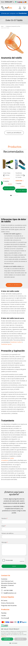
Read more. (4, 636)
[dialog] (14, 636)
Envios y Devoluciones (7, 603)
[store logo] (10, 7)
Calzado (3, 615)
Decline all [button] (20, 639)
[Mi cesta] (24, 8)
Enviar (14, 566)
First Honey (4, 618)
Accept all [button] (7, 639)
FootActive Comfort (16, 342)
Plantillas (3, 613)
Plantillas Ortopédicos (14, 132)
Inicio (2, 26)
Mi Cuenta (20, 8)
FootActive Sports (6, 344)
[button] (14, 643)
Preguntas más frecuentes (9, 605)
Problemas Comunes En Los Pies (13, 26)
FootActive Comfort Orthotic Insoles (20, 175)
